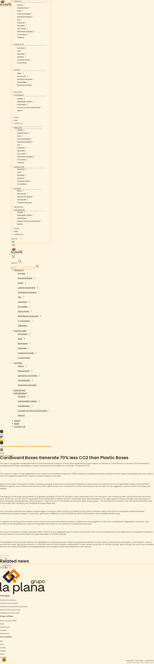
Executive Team (5, 627)
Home (3, 446)
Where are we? (4, 633)
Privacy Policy (139, 660)
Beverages (21, 54)
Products (18, 128)
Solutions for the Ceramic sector (10, 609)
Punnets (20, 5)
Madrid (2, 654)
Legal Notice (130, 660)
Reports (20, 110)
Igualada (3, 651)
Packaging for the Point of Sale (9, 613)
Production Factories (24, 85)
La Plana (17, 70)
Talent (16, 117)
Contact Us (18, 123)
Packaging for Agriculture (8, 600)
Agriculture (21, 48)
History (19, 73)
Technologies (21, 82)
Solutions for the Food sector (9, 603)
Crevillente (3, 657)
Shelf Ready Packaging (25, 31)
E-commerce (22, 34)
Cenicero (3, 647)
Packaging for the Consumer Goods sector (14, 606)
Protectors (21, 23)
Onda (2, 644)
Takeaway (20, 37)
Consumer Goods (23, 60)
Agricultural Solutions (24, 17)
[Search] (21, 239)
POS (18, 20)
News (16, 120)
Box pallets (21, 26)
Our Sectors (19, 44)
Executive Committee (24, 79)
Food (18, 51)
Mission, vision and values (8, 620)
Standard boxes (22, 8)
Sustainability (19, 95)
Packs (19, 11)
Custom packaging (23, 14)
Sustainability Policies (24, 102)
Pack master (21, 28)
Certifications (21, 104)
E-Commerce (22, 63)
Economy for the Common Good (28, 107)
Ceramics (20, 57)
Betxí (1, 641)
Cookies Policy (149, 660)
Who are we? (21, 76)
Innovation (18, 92)
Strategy (20, 99)
